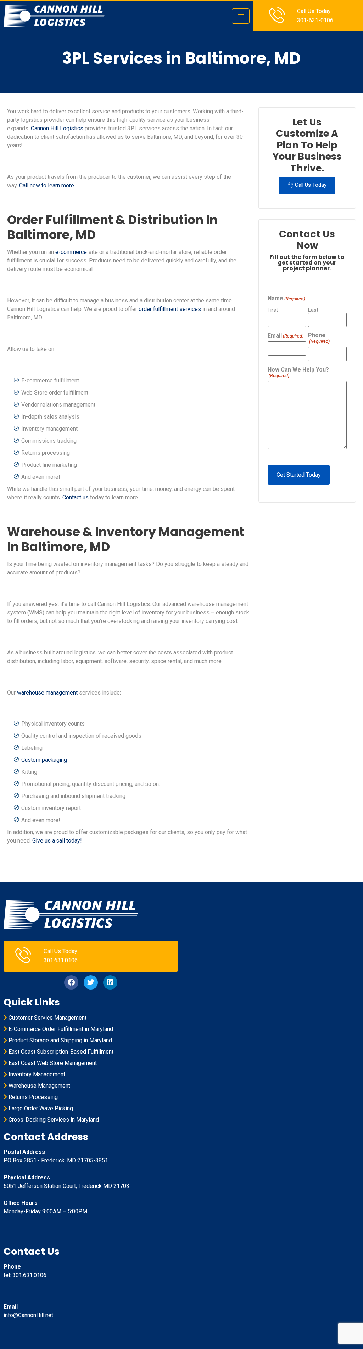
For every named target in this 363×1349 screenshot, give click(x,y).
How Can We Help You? (298, 372)
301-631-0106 (315, 20)
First (273, 310)
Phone (319, 338)
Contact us (75, 497)
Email (285, 336)
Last (313, 310)
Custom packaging (44, 759)
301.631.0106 (61, 960)
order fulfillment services (170, 309)
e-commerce (71, 252)
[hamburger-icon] (241, 16)
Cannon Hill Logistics (57, 128)
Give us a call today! (57, 840)
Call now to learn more (46, 185)
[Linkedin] (110, 982)
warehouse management (47, 692)
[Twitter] (91, 982)
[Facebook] (71, 982)
